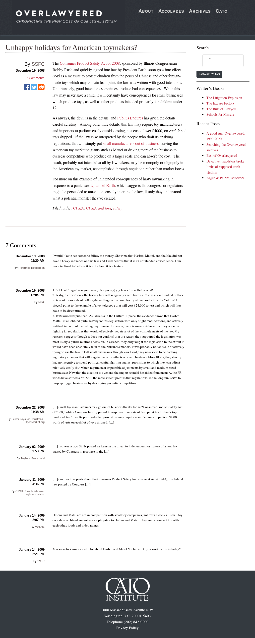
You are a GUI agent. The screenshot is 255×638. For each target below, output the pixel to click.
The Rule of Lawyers (221, 108)
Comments (35, 78)
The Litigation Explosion (224, 97)
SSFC (38, 64)
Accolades (171, 10)
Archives (200, 10)
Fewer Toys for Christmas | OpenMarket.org (28, 421)
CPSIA (78, 208)
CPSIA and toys (98, 208)
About (145, 10)
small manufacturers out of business (131, 143)
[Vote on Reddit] (41, 89)
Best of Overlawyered (221, 155)
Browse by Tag (209, 74)
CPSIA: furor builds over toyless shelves (30, 493)
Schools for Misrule (220, 114)
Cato (221, 10)
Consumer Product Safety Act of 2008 (90, 63)
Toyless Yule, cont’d (33, 458)
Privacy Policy (127, 627)
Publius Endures (130, 117)
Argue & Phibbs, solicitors (225, 177)
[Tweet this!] (34, 89)
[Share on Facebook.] (27, 89)
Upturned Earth (102, 185)
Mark (41, 302)
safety (117, 208)
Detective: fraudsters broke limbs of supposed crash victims (225, 167)
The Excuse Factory (220, 103)
